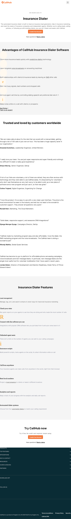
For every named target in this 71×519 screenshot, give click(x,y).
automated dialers (18, 409)
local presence (11, 382)
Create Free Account (35, 31)
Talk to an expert (6, 110)
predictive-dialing (36, 59)
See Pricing (3, 108)
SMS (47, 77)
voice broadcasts (18, 68)
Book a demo (41, 37)
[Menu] (67, 2)
